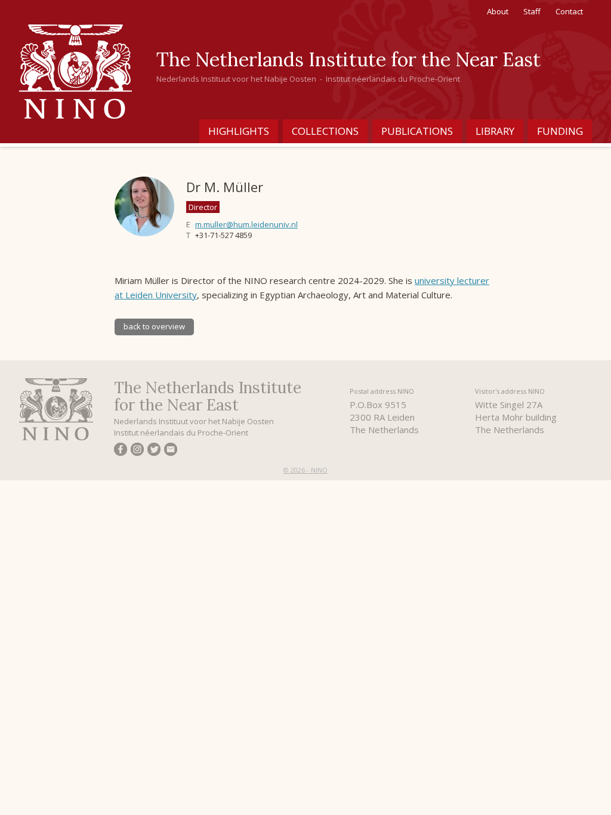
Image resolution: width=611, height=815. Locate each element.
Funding (560, 131)
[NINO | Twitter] (154, 451)
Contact (569, 11)
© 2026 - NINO (305, 469)
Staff (532, 11)
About (497, 11)
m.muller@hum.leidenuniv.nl (246, 224)
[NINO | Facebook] (120, 451)
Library (495, 131)
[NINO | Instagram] (137, 451)
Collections (325, 131)
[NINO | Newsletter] (170, 451)
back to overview (154, 326)
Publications (417, 131)
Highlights (238, 131)
